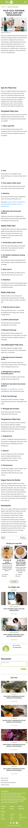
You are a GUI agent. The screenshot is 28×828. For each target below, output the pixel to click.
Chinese (11, 817)
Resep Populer (4, 780)
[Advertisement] (14, 69)
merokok (9, 389)
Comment (23, 669)
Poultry (2, 815)
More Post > (14, 590)
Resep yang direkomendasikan (8, 782)
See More (14, 581)
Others (20, 819)
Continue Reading (14, 613)
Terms (2, 808)
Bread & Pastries (22, 817)
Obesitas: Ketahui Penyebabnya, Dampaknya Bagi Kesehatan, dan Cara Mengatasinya (13, 204)
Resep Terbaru (4, 778)
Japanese (12, 819)
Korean (20, 814)
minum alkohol (19, 389)
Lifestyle (3, 7)
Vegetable (3, 819)
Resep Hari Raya (5, 784)
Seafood (3, 814)
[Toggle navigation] (2, 2)
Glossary (3, 806)
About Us (22, 806)
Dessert (11, 815)
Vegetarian (12, 814)
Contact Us (21, 808)
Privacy (11, 808)
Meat (2, 817)
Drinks (20, 815)
